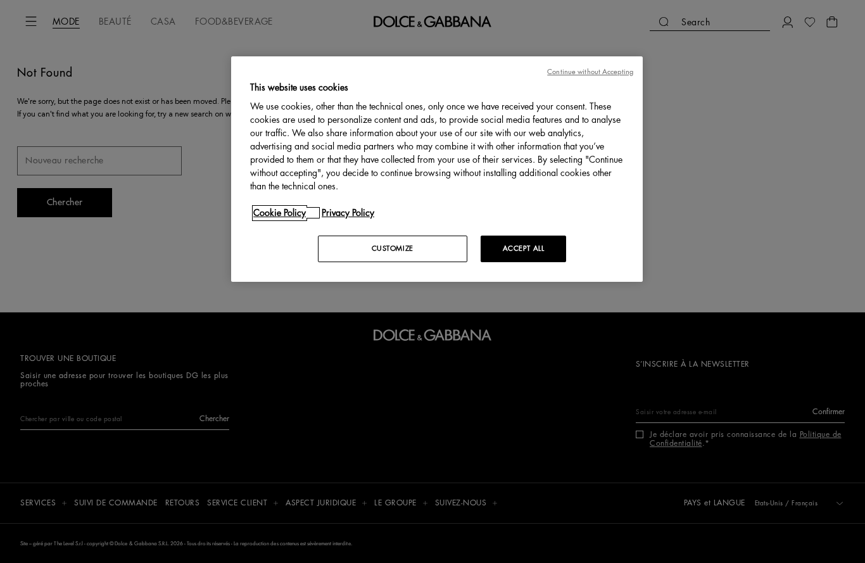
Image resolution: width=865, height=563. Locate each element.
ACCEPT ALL (524, 248)
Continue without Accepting (590, 71)
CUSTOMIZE (393, 248)
